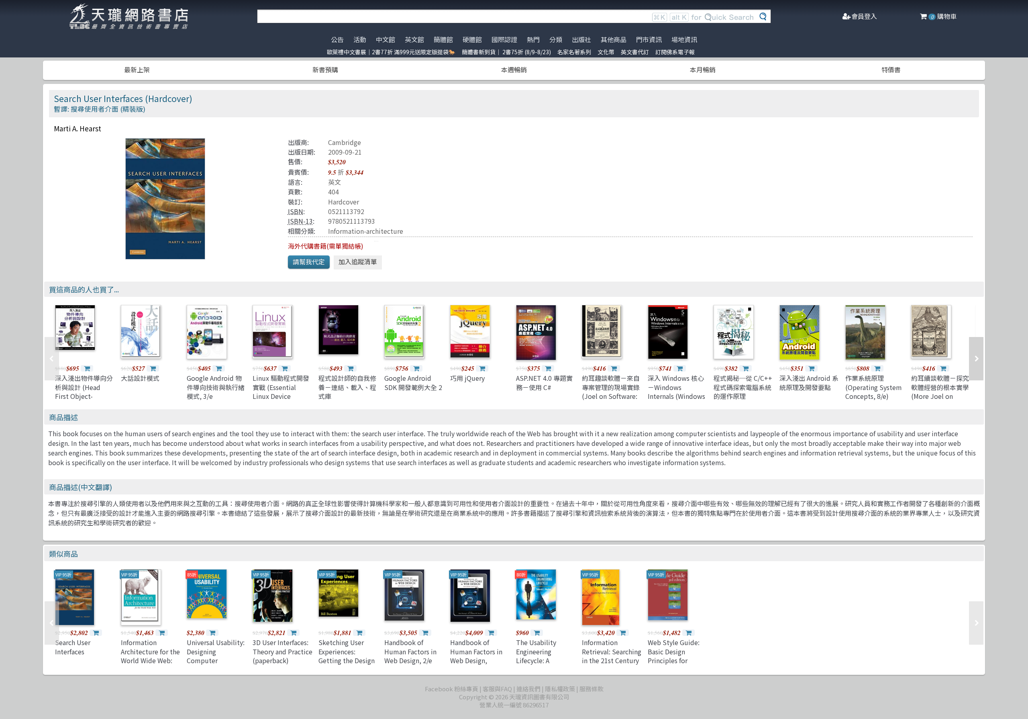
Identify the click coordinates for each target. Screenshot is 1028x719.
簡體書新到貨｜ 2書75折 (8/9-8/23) (506, 52)
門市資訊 (649, 39)
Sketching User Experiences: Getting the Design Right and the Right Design (347, 660)
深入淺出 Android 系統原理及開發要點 (808, 382)
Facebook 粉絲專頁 (451, 688)
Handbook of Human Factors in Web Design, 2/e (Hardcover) (410, 655)
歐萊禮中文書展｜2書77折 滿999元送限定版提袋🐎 (391, 52)
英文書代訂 (635, 52)
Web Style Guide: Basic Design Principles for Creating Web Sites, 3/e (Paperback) (677, 660)
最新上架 (137, 69)
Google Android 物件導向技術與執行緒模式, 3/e (216, 387)
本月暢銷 (703, 69)
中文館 (385, 39)
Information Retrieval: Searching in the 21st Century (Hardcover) (611, 655)
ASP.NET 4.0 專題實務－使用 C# (544, 382)
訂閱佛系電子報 (675, 52)
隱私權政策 (560, 688)
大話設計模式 (140, 378)
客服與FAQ (497, 688)
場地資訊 (684, 39)
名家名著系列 (574, 52)
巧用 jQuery (467, 378)
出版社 (581, 39)
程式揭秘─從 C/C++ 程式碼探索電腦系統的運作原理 (743, 387)
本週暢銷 (514, 69)
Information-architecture (365, 231)
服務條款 (591, 688)
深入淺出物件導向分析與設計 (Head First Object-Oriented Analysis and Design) (84, 396)
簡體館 (443, 39)
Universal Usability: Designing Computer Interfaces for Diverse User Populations (216, 664)
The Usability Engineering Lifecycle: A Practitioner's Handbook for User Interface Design (544, 664)
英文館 (414, 39)
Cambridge (344, 142)
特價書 (891, 69)
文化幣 (606, 52)
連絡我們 (528, 688)
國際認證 (504, 39)
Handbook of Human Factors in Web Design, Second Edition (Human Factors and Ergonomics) (480, 664)
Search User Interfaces (72, 646)
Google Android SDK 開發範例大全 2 (413, 382)
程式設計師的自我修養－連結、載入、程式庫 (347, 387)
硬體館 (472, 39)
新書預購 (325, 69)
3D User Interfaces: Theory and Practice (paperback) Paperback (282, 655)
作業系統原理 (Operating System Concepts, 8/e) (873, 387)
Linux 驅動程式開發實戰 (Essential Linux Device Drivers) (281, 391)
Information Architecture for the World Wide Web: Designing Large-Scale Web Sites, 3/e (150, 664)
